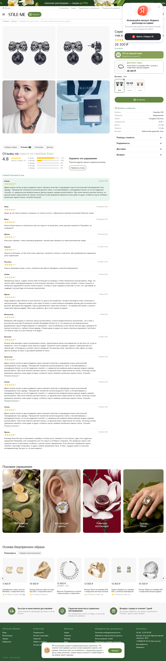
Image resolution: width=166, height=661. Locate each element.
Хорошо (115, 651)
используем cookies (63, 645)
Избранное (6, 642)
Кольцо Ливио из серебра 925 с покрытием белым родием (151, 590)
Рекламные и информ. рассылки (108, 642)
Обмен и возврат (40, 642)
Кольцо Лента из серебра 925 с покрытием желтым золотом (96, 590)
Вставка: (118, 76)
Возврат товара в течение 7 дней (136, 608)
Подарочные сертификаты (89, 8)
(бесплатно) (148, 641)
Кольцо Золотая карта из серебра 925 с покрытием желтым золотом (42, 591)
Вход (4, 633)
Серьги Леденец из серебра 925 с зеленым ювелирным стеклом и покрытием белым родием (123, 591)
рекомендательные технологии (85, 645)
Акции (73, 8)
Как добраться (142, 644)
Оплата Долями (39, 645)
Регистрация (7, 636)
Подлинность (38, 633)
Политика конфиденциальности (107, 633)
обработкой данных (94, 650)
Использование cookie (104, 639)
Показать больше (11, 376)
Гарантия (37, 639)
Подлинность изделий (111, 8)
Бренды (67, 639)
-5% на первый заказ (132, 53)
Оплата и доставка (40, 636)
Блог (66, 642)
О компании (64, 8)
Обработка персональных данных (108, 636)
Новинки (67, 636)
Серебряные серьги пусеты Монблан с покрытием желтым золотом (14, 591)
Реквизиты (140, 647)
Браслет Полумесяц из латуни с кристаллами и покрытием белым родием (69, 592)
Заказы (5, 639)
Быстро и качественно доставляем (35, 608)
